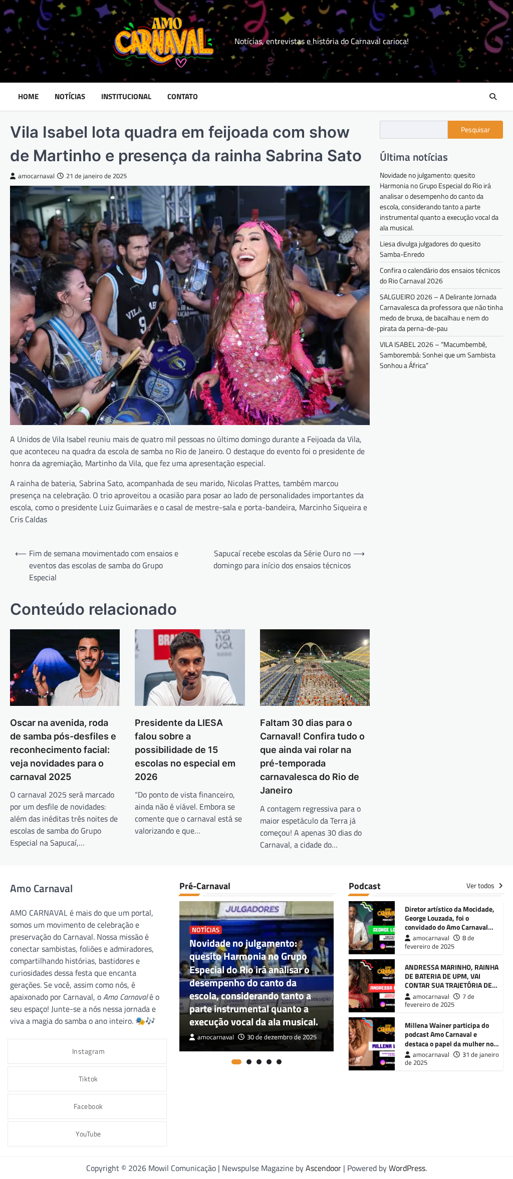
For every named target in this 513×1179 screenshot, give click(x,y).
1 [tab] (236, 1061)
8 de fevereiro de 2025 (439, 942)
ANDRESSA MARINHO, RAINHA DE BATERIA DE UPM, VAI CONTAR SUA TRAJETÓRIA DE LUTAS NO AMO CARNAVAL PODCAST (451, 985)
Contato (182, 96)
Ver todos (481, 886)
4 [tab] (269, 1061)
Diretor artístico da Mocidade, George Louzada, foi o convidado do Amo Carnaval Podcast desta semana (449, 922)
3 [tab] (259, 1061)
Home (28, 96)
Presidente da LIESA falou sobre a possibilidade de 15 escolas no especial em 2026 (185, 749)
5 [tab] (279, 1061)
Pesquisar (475, 129)
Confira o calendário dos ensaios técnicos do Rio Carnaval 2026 (440, 275)
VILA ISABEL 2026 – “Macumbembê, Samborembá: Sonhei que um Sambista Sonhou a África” (437, 354)
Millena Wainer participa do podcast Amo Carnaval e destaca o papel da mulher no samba (449, 1038)
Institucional (126, 96)
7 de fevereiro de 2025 (439, 1000)
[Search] (492, 96)
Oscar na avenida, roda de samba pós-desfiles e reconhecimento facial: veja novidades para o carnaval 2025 (63, 749)
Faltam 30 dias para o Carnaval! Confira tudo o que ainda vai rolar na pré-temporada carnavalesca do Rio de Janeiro (312, 756)
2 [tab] (248, 1061)
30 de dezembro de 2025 (282, 1037)
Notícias (70, 96)
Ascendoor (323, 1168)
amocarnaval (36, 176)
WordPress (407, 1168)
